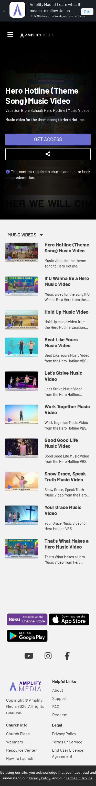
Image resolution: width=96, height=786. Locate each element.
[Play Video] (21, 252)
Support (59, 698)
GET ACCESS (48, 139)
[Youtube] (29, 655)
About (57, 690)
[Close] (3, 10)
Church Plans (18, 733)
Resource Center (21, 750)
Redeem (59, 714)
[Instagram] (48, 655)
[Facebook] (67, 655)
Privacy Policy (64, 733)
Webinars (14, 741)
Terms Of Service (67, 741)
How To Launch (19, 758)
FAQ (55, 706)
